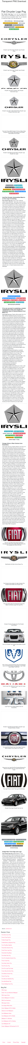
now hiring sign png (9, 431)
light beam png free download (9, 298)
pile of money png (7, 189)
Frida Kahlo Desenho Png (7, 947)
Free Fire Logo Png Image (7, 968)
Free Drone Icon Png (6, 934)
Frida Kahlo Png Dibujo (7, 953)
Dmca (4, 1042)
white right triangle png (9, 27)
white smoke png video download (10, 23)
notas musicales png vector (19, 433)
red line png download (21, 839)
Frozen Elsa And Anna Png (7, 971)
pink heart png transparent (8, 191)
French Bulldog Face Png (7, 984)
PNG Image (4, 990)
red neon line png (14, 847)
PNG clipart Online (6, 1003)
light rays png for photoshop (14, 304)
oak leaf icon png (10, 437)
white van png (22, 23)
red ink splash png (8, 841)
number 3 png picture (18, 431)
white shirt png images (18, 25)
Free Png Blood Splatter (7, 945)
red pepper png (20, 843)
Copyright (23, 1042)
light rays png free (20, 302)
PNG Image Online (6, 995)
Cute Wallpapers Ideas (6, 1013)
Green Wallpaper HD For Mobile (8, 1008)
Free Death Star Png (6, 955)
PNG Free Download (6, 1000)
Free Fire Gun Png (6, 965)
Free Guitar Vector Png (7, 963)
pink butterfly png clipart (20, 191)
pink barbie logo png (9, 187)
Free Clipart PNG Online (7, 1005)
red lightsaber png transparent (8, 839)
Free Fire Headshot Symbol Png (8, 958)
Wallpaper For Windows (7, 1018)
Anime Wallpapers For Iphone (8, 997)
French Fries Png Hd (6, 937)
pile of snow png (9, 185)
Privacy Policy (16, 1042)
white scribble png (8, 21)
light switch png (14, 300)
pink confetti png (19, 187)
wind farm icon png (19, 27)
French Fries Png (5, 976)
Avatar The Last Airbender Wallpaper (10, 992)
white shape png (8, 25)
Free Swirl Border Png (6, 981)
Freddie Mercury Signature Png (8, 942)
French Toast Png (5, 960)
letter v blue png (6, 300)
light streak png (22, 300)
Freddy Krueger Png (6, 940)
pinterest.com (9, 928)
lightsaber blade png (21, 298)
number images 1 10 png (14, 439)
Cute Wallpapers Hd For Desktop (9, 1021)
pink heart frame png (14, 193)
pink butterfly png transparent (18, 189)
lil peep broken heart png (9, 302)
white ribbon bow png (14, 29)
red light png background (10, 843)
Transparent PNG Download (14, 1)
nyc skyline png (19, 435)
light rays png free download (14, 296)
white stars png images (18, 21)
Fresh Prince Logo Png (7, 950)
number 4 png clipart (10, 435)
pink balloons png (18, 185)
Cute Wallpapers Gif (6, 1023)
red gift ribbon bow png (17, 845)
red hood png (8, 845)
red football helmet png (19, 841)
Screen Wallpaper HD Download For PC (10, 1026)
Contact (9, 1042)
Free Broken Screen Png (7, 973)
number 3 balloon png (7, 433)
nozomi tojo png (18, 437)
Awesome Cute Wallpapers (7, 1010)
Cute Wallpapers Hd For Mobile (8, 1016)
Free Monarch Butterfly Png (8, 978)
